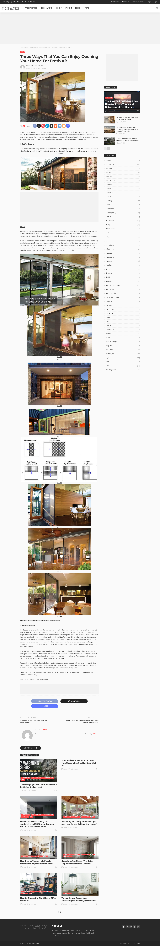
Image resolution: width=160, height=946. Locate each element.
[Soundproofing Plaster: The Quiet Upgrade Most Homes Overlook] (80, 847)
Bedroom (123, 176)
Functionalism (123, 257)
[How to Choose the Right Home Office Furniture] (38, 884)
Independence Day (123, 297)
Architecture (115, 2)
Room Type (25, 893)
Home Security (123, 293)
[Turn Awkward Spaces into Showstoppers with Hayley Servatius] (80, 884)
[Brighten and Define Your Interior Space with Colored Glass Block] (38, 921)
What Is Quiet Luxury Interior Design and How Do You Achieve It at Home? (79, 822)
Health (123, 277)
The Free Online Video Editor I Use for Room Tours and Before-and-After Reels (121, 104)
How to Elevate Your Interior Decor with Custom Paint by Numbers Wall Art (78, 763)
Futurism (123, 265)
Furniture (30, 891)
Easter (123, 233)
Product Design (123, 342)
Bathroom (123, 172)
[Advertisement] (65, 28)
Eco (123, 241)
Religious (123, 346)
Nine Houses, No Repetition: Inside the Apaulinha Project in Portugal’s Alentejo (127, 129)
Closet (123, 205)
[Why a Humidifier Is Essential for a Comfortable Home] (109, 119)
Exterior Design (123, 249)
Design (149, 2)
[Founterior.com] (10, 8)
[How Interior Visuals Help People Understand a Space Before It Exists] (38, 847)
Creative (123, 217)
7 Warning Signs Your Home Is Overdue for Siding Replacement (38, 785)
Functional (123, 253)
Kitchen (123, 317)
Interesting (72, 930)
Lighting (123, 325)
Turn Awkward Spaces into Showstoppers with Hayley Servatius (78, 899)
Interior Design (48, 778)
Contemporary (123, 213)
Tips (155, 2)
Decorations (126, 2)
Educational (123, 245)
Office (123, 337)
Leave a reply (29, 748)
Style (39, 930)
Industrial (123, 301)
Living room (123, 329)
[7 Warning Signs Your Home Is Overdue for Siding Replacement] (38, 770)
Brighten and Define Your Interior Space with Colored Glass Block (35, 936)
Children (123, 184)
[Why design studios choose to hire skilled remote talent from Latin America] (80, 921)
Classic (123, 196)
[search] (157, 8)
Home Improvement (138, 2)
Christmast (123, 192)
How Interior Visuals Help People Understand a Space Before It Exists (37, 862)
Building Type (123, 180)
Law (123, 321)
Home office (38, 891)
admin (28, 66)
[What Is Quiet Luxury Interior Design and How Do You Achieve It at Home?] (80, 807)
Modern (123, 333)
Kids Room (123, 313)
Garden (123, 269)
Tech (107, 97)
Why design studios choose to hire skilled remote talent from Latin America (77, 937)
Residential (25, 817)
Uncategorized (67, 856)
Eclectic (123, 237)
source (22, 227)
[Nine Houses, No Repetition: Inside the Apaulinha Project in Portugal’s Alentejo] (109, 129)
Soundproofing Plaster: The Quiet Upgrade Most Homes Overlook (77, 862)
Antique (123, 160)
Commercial (123, 209)
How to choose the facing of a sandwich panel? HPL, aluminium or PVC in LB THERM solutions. (37, 824)
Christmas (123, 188)
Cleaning (123, 201)
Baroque (123, 168)
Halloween (123, 273)
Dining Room (123, 229)
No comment (32, 791)
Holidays (123, 281)
